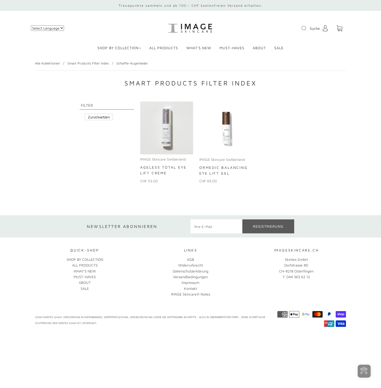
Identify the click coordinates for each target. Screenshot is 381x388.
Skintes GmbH (296, 259)
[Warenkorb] (339, 28)
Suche (315, 28)
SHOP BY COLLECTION (118, 48)
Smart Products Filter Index (88, 63)
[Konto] (325, 28)
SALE (279, 48)
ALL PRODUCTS (163, 48)
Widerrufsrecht (190, 265)
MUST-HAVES (232, 48)
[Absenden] (307, 28)
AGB (190, 259)
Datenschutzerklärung (190, 271)
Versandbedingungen (190, 277)
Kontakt (190, 288)
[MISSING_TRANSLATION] (302, 28)
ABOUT (259, 48)
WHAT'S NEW (198, 48)
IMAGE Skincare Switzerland (163, 159)
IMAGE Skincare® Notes (190, 294)
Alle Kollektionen (47, 63)
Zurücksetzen (99, 117)
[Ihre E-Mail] (216, 226)
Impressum (190, 282)
